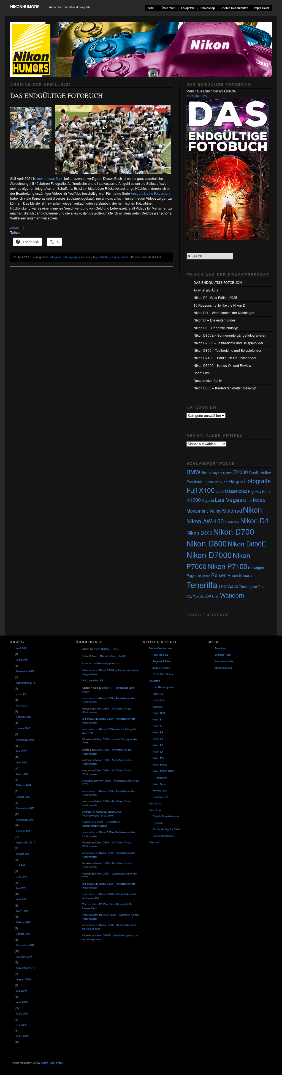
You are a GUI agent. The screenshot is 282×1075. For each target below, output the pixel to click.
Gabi (85, 822)
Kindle (125, 257)
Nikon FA (158, 752)
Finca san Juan (215, 481)
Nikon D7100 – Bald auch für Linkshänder (225, 357)
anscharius (88, 698)
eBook (115, 257)
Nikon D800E (247, 543)
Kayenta (208, 500)
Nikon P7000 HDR (163, 771)
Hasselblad (236, 491)
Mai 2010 (21, 990)
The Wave (228, 586)
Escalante (195, 481)
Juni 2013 (21, 694)
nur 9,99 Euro (196, 96)
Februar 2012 (23, 785)
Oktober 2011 (24, 831)
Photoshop (207, 8)
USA (207, 596)
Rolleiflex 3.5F (161, 797)
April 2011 (22, 899)
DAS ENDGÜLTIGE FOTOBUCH (56, 95)
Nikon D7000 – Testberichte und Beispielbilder (228, 342)
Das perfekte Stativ (208, 380)
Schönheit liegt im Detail (166, 829)
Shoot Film (202, 372)
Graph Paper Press (52, 1063)
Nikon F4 (98, 680)
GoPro (220, 492)
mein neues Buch (50, 178)
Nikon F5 (158, 745)
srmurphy (87, 780)
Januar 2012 (23, 797)
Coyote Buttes (222, 472)
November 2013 (25, 671)
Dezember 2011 (25, 808)
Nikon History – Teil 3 (106, 649)
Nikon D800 (206, 543)
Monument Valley (203, 510)
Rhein (232, 575)
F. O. (85, 680)
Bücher (104, 257)
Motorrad (232, 510)
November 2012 (25, 739)
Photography (71, 257)
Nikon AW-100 (205, 521)
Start (151, 8)
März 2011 (22, 911)
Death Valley (260, 472)
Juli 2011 (21, 865)
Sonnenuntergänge (163, 836)
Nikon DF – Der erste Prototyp (216, 327)
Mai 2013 (21, 705)
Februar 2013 (23, 717)
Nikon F (157, 719)
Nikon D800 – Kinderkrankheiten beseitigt (225, 388)
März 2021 (22, 659)
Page (191, 575)
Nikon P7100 (227, 566)
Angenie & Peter (162, 661)
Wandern (232, 595)
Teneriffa (201, 584)
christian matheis (92, 663)
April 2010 (22, 1002)
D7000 (240, 471)
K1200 (193, 499)
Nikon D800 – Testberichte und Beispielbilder (227, 350)
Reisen (85, 257)
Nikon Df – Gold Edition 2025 (215, 297)
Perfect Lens (160, 790)
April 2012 (22, 762)
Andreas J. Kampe (93, 811)
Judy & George (161, 668)
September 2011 (25, 842)
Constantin (88, 670)
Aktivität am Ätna (206, 290)
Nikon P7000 (160, 764)
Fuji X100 (200, 490)
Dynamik (158, 823)
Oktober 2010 (24, 956)
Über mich (168, 8)
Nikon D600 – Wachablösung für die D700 (103, 813)
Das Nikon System (163, 687)
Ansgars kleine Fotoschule (150, 193)
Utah (215, 596)
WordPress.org (223, 668)
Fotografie (188, 8)
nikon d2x (232, 521)
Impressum (261, 8)
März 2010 (22, 1013)
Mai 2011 (21, 888)
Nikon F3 (158, 732)
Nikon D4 (254, 520)
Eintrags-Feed (223, 654)
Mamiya (157, 706)
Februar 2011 (23, 922)
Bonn (206, 472)
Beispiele (161, 777)
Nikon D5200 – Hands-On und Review (222, 365)
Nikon (252, 509)
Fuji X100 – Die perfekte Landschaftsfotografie (101, 823)
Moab (259, 499)
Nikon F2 (158, 726)
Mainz (247, 500)
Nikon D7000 (209, 554)
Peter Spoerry (90, 915)
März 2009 (22, 1036)
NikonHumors (25, 6)
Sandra (245, 575)
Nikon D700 (233, 531)
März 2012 (22, 774)
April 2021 (22, 648)
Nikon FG (158, 758)
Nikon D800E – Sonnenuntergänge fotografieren (230, 335)
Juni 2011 (21, 876)
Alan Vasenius (161, 654)
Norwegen (256, 567)
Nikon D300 (199, 532)
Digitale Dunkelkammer (166, 816)
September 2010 (25, 968)
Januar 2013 (23, 728)
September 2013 (25, 682)
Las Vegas (228, 499)
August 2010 (23, 979)
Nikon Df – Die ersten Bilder (214, 320)
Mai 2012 (21, 751)
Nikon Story (159, 784)
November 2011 (25, 819)
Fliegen (235, 481)
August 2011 (23, 854)
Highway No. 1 (259, 491)
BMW (193, 472)
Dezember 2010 (25, 945)
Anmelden (220, 648)
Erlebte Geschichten (234, 8)
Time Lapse (248, 586)
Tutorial (198, 596)
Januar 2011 (23, 934)
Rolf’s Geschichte (163, 674)
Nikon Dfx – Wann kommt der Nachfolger (224, 312)
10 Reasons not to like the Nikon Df (220, 305)
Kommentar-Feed (224, 661)
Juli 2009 (21, 1025)
